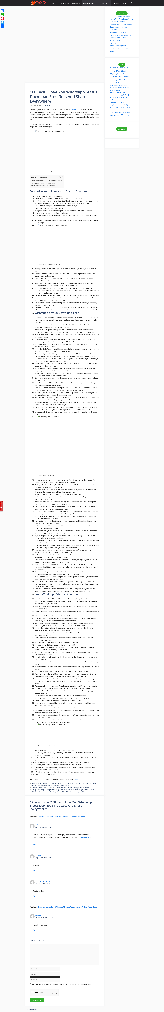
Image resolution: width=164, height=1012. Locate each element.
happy (122, 79)
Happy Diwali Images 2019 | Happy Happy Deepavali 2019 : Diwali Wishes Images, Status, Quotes (63, 790)
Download (35, 788)
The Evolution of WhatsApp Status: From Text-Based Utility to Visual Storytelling (121, 18)
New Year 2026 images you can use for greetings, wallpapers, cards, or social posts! (121, 43)
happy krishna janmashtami (118, 85)
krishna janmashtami (117, 100)
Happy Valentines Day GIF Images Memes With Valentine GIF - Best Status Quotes (67, 907)
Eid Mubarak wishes (115, 76)
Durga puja (114, 73)
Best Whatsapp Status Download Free (55, 783)
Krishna (124, 97)
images (127, 95)
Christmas (112, 71)
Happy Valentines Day (117, 92)
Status (63, 788)
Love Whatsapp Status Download (43, 186)
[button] (132, 3)
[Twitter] (2, 22)
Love (90, 783)
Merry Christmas (114, 105)
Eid (119, 74)
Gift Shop (116, 3)
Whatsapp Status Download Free (43, 183)
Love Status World (42, 881)
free (40, 788)
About (124, 3)
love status (56, 788)
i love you (45, 788)
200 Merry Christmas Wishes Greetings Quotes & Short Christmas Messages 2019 (58, 792)
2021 (118, 68)
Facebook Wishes (126, 76)
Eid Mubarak (125, 74)
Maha (118, 102)
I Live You (78, 783)
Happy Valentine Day (115, 90)
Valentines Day (64, 3)
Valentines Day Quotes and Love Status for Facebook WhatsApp (61, 817)
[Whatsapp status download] (38, 3)
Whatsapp (68, 788)
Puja (127, 105)
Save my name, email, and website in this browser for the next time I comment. (61, 984)
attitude (38, 825)
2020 (114, 68)
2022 (121, 68)
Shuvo (122, 107)
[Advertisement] (64, 30)
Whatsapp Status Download (81, 788)
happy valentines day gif (117, 95)
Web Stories (76, 3)
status (38, 915)
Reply (34, 844)
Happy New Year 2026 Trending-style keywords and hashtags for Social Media (120, 35)
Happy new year (113, 87)
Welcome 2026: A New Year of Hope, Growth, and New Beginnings (121, 27)
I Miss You (85, 783)
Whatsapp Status (88, 3)
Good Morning (113, 80)
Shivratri (118, 107)
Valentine (112, 110)
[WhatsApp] (2, 15)
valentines (119, 110)
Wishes (67, 785)
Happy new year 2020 (123, 87)
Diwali (123, 71)
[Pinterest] (2, 18)
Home (54, 3)
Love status (104, 3)
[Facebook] (2, 11)
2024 (125, 68)
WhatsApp (76, 110)
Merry (122, 102)
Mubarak (122, 105)
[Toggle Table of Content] (60, 177)
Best (128, 68)
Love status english (41, 785)
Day (118, 70)
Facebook (71, 783)
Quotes (49, 785)
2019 (111, 68)
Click (76, 779)
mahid (38, 855)
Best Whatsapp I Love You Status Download (47, 181)
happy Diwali (113, 83)
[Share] (2, 26)
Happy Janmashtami (123, 83)
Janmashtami (115, 97)
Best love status (37, 783)
